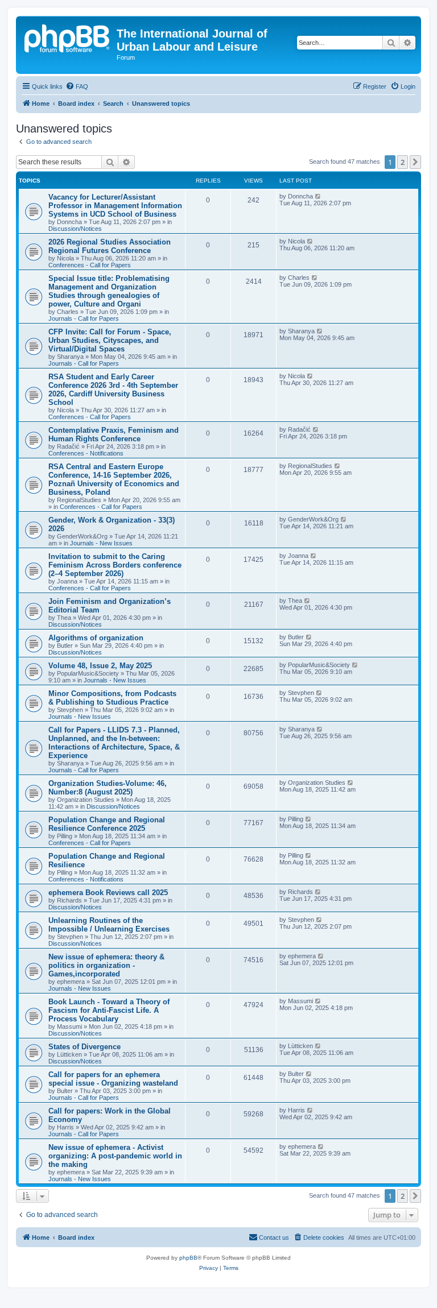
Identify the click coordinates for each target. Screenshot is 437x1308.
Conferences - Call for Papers (89, 265)
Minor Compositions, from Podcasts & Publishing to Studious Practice (112, 697)
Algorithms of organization (95, 638)
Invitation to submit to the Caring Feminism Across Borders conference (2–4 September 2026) (115, 565)
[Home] (68, 37)
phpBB (188, 1258)
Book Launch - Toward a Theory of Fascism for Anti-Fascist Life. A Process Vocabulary (109, 1010)
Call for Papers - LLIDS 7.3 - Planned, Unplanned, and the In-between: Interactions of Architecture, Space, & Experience (114, 743)
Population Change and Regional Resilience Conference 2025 (106, 824)
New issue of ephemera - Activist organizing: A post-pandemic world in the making (115, 1156)
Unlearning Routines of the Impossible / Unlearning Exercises (109, 924)
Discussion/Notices (75, 228)
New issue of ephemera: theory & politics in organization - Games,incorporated (106, 965)
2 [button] (403, 162)
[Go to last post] (318, 196)
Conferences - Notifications (85, 453)
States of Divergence (84, 1046)
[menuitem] (76, 86)
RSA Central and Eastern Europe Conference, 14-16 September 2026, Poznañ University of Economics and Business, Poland (113, 479)
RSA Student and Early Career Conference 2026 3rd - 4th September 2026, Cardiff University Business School (113, 389)
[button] (415, 162)
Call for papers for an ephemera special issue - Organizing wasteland (113, 1078)
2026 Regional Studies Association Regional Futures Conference (109, 246)
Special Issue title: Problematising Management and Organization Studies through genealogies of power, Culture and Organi (109, 291)
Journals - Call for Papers (83, 318)
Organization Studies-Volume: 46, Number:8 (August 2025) (107, 787)
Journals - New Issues (101, 543)
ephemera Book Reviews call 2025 (108, 892)
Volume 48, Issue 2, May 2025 (100, 665)
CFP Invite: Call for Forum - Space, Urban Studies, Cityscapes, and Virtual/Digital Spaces (109, 340)
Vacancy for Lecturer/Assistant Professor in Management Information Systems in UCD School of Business (115, 205)
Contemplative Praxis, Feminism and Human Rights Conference (113, 434)
